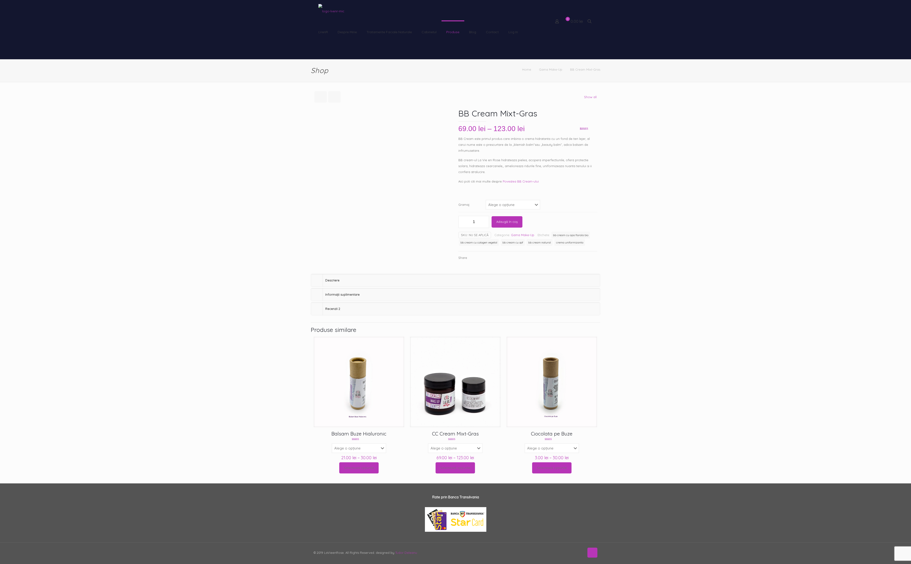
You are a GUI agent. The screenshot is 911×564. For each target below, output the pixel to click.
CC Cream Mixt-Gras (455, 434)
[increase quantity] (484, 222)
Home (526, 69)
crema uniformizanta (569, 242)
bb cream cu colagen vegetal (478, 242)
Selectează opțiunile (359, 468)
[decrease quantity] (464, 222)
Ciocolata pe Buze (551, 434)
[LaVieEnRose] (331, 10)
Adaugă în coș (507, 222)
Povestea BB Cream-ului (521, 181)
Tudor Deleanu (406, 553)
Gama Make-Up (550, 69)
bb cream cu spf (512, 242)
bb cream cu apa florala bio (570, 235)
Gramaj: (464, 204)
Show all (590, 97)
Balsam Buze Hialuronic (358, 434)
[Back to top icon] (592, 553)
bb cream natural (539, 242)
